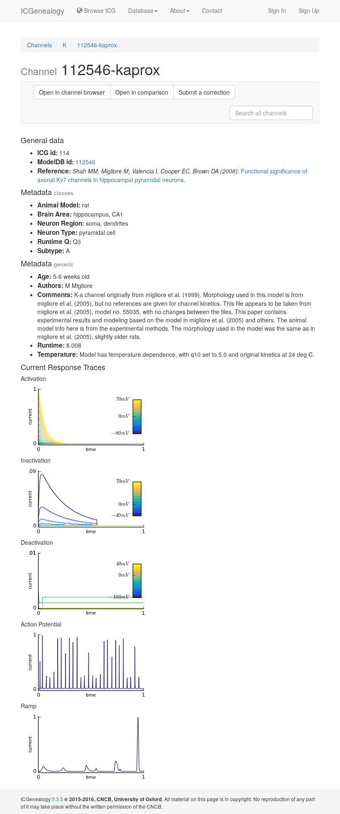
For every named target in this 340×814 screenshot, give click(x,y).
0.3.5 (57, 798)
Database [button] (140, 10)
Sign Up (309, 10)
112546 (85, 162)
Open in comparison (141, 92)
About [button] (177, 10)
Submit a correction (204, 92)
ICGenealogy (42, 10)
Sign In (277, 10)
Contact (212, 10)
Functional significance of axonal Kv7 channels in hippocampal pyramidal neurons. (172, 175)
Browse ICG (99, 10)
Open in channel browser (72, 92)
